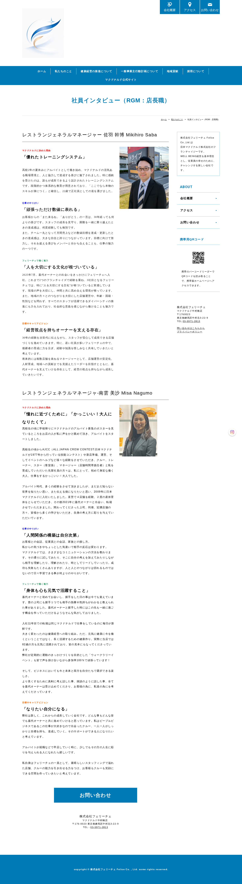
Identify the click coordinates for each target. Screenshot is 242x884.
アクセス (190, 10)
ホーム (42, 71)
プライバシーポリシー (189, 331)
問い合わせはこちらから (191, 328)
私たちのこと (63, 71)
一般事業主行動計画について (139, 71)
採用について (195, 71)
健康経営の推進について (96, 71)
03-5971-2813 (99, 827)
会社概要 (170, 10)
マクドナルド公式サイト (121, 79)
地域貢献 (172, 71)
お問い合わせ (210, 10)
